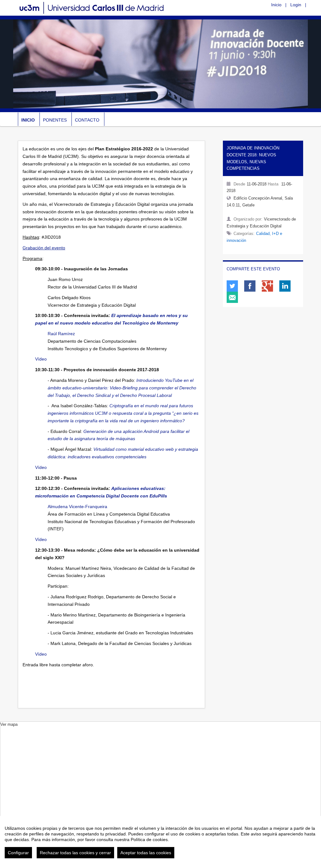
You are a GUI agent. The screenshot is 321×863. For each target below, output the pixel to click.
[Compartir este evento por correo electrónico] (232, 297)
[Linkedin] (285, 286)
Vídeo (41, 358)
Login (295, 4)
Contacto (87, 119)
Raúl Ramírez (61, 333)
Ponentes (55, 119)
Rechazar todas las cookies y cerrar (75, 852)
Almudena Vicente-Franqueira (77, 506)
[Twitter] (232, 286)
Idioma (258, 4)
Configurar (18, 852)
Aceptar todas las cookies (145, 852)
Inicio (276, 4)
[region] (160, 839)
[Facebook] (249, 286)
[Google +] (267, 286)
